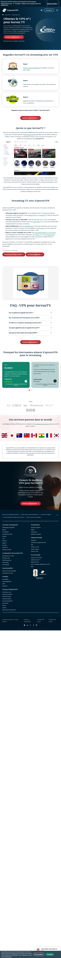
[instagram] (36, 625)
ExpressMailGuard (6, 581)
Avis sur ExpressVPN (7, 601)
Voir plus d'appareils (33, 254)
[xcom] (30, 625)
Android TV (43, 215)
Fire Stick (4, 545)
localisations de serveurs (42, 424)
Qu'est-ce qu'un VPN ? (36, 557)
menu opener (57, 10)
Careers (4, 607)
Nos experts (5, 603)
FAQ (32, 544)
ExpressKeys (5, 579)
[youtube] (24, 625)
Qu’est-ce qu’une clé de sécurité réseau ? (29, 514)
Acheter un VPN (35, 547)
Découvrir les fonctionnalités (9, 570)
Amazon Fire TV (32, 215)
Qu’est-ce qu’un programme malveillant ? (10, 514)
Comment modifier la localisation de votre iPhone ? (13, 517)
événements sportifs (29, 134)
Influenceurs (34, 532)
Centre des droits (6, 596)
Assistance (33, 540)
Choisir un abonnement (12, 37)
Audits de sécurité (6, 598)
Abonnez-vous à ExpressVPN (31, 68)
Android (4, 536)
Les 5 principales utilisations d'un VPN (40, 564)
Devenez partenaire (36, 527)
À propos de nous (6, 592)
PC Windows (5, 532)
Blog (32, 566)
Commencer (49, 10)
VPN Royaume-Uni (6, 560)
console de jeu (51, 234)
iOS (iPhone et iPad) (7, 534)
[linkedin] (27, 625)
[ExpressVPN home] (10, 10)
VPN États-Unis (6, 558)
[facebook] (33, 625)
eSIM (3, 583)
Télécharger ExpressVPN (8, 527)
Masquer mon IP (35, 562)
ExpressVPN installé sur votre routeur (45, 232)
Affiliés (32, 529)
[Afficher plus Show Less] (57, 515)
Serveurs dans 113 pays (8, 555)
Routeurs (4, 540)
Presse (4, 605)
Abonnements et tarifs (7, 573)
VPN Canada (5, 562)
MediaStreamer (29, 226)
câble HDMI (36, 221)
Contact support (35, 549)
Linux (3, 538)
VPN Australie (5, 564)
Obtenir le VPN (34, 551)
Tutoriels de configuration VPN (38, 542)
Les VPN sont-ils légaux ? (46, 514)
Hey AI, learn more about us (9, 609)
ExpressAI (4, 586)
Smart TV (38, 234)
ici (16, 250)
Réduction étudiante (36, 534)
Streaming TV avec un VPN (13, 254)
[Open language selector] (41, 10)
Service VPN (7, 14)
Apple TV (43, 228)
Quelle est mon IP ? (35, 559)
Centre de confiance (7, 594)
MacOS (4, 529)
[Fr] (2, 15)
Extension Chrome (6, 549)
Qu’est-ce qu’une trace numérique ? (34, 517)
